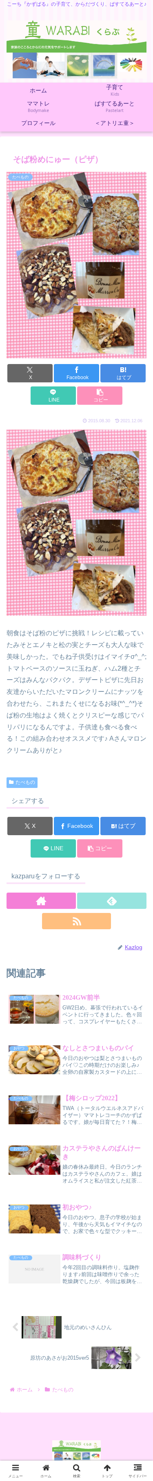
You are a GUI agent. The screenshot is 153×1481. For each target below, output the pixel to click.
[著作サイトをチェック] (41, 901)
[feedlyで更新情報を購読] (111, 901)
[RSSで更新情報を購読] (76, 921)
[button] (99, 395)
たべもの (25, 782)
